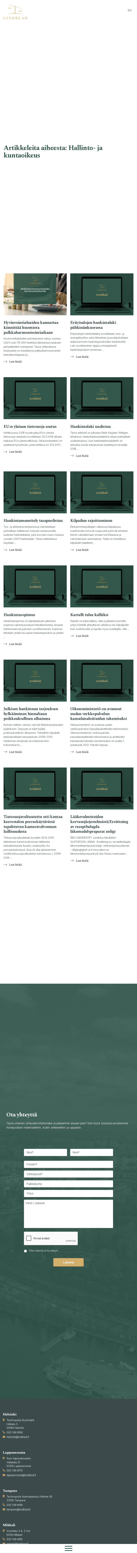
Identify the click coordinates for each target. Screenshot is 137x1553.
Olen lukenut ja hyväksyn (55, 1250)
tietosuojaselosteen (70, 1250)
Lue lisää (15, 361)
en (129, 10)
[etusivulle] (17, 11)
